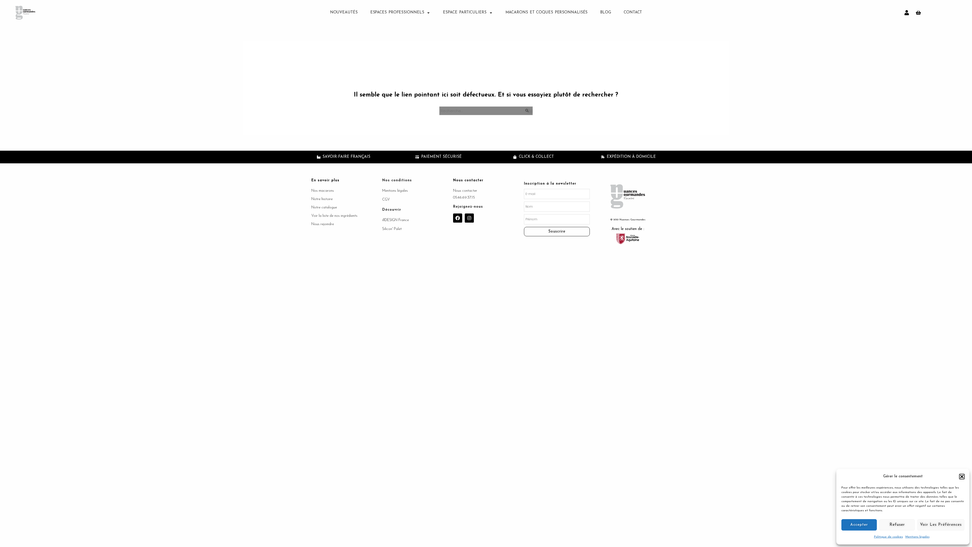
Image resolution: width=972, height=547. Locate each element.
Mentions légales (917, 536)
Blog (605, 12)
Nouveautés (344, 12)
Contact (633, 12)
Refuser (897, 525)
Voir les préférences (941, 525)
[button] (961, 476)
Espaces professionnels (397, 12)
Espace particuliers (464, 12)
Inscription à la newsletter (550, 184)
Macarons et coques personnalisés (546, 12)
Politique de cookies (888, 536)
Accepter (859, 525)
